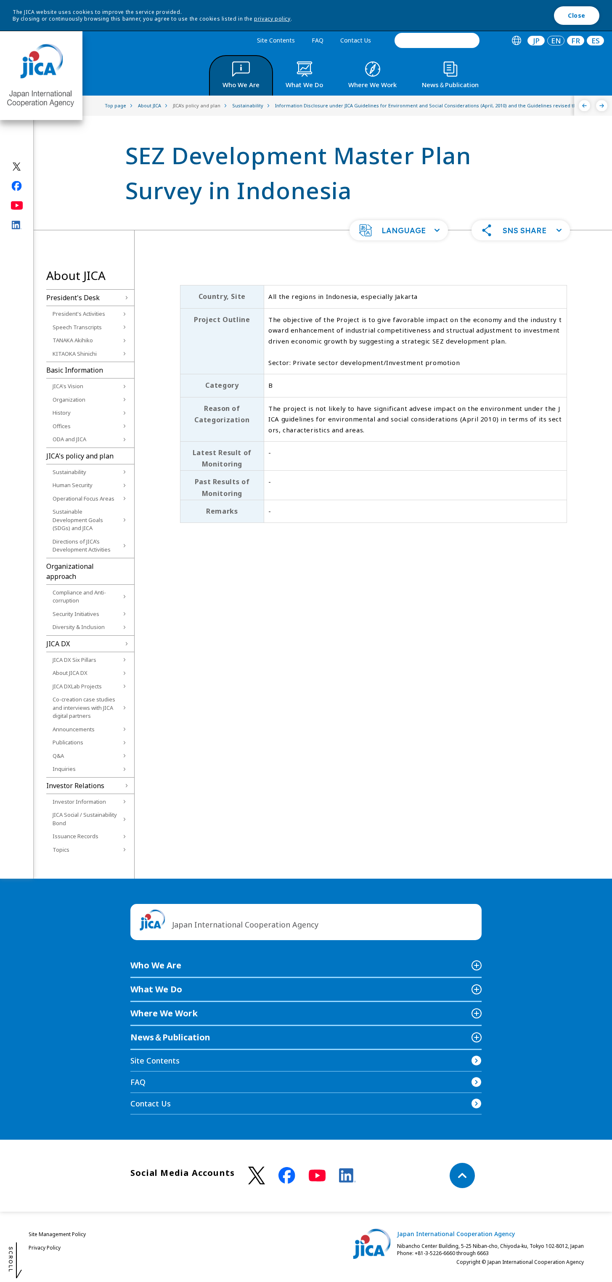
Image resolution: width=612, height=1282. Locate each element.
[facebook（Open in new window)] (17, 186)
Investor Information (79, 801)
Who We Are (155, 965)
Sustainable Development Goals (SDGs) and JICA (78, 520)
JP (536, 40)
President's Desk (73, 297)
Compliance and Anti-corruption (79, 597)
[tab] (516, 40)
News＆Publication (170, 1037)
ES (595, 40)
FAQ (317, 40)
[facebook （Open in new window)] (286, 1175)
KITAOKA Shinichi (75, 353)
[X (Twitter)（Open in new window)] (17, 167)
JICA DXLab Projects (77, 686)
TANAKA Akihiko (73, 340)
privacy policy (272, 18)
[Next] (601, 106)
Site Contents (276, 40)
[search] (437, 40)
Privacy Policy (45, 1247)
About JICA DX (70, 673)
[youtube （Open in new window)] (317, 1176)
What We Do (156, 989)
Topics (61, 849)
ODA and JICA (69, 439)
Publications (68, 742)
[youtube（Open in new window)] (17, 205)
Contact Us (355, 40)
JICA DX (58, 643)
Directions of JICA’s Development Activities (82, 546)
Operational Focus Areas (83, 498)
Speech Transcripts (77, 327)
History (62, 412)
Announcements (74, 729)
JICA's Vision (68, 386)
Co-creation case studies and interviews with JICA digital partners (84, 708)
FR (575, 40)
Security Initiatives (76, 614)
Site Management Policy (57, 1234)
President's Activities (79, 313)
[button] (399, 230)
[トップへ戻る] (462, 1175)
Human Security (73, 485)
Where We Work (164, 1013)
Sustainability (69, 472)
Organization (69, 399)
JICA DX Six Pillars (74, 660)
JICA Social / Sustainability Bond (85, 819)
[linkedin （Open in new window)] (347, 1175)
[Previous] (584, 106)
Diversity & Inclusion (79, 627)
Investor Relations (75, 785)
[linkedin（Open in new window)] (17, 225)
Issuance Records (75, 836)
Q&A (58, 756)
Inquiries (64, 769)
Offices (62, 426)
